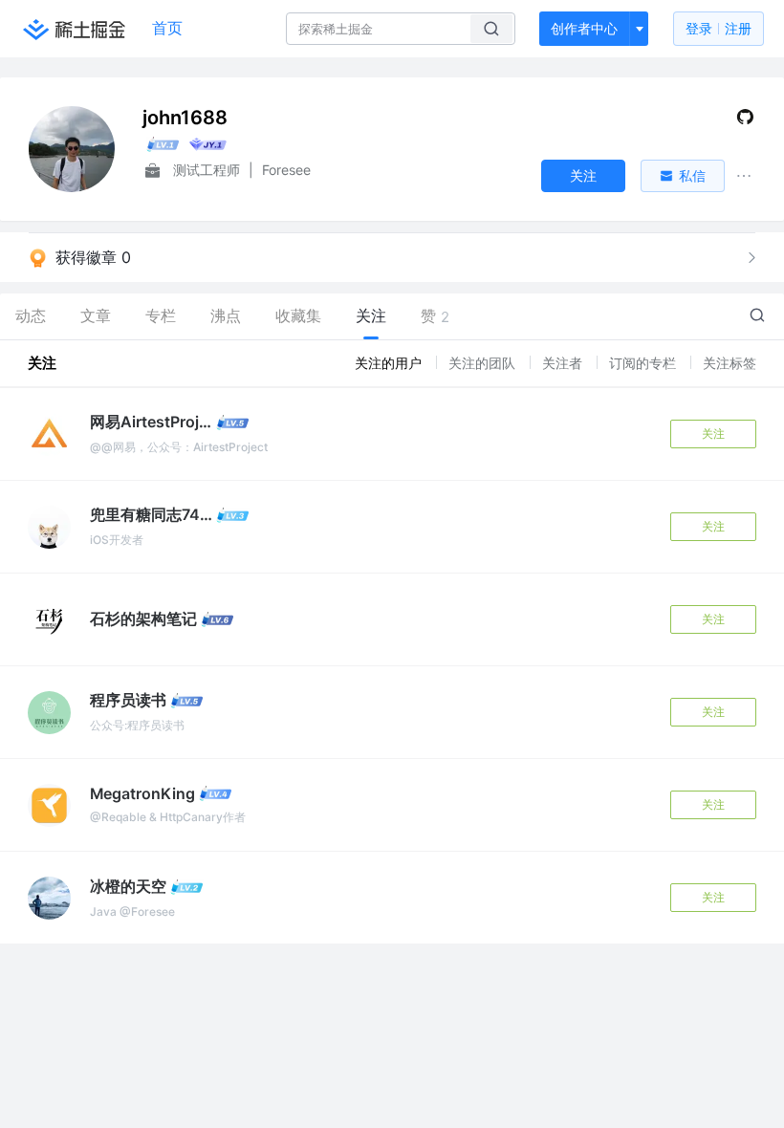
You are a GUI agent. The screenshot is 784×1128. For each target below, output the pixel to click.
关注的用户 (390, 363)
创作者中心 (584, 28)
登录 (718, 28)
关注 (713, 433)
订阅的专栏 (644, 363)
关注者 (564, 363)
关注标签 (729, 363)
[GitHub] (745, 121)
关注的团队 (483, 363)
